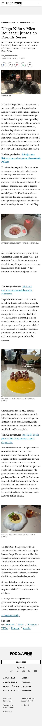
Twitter (21, 624)
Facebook (9, 624)
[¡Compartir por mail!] (30, 64)
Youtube (27, 628)
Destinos (26, 686)
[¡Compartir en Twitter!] (10, 64)
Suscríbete (21, 662)
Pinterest (15, 628)
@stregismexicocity (10, 615)
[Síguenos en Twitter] (17, 671)
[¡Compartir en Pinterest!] (16, 64)
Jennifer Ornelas (11, 56)
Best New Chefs (11, 690)
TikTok (4, 628)
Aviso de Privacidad (8, 699)
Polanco (5, 161)
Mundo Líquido (11, 686)
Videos (25, 678)
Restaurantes (27, 22)
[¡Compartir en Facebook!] (3, 64)
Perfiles (26, 682)
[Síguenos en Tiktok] (11, 671)
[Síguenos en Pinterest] (23, 671)
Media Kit (25, 705)
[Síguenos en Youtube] (35, 671)
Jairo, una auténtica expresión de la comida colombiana (16, 290)
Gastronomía (8, 22)
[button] (2, 3)
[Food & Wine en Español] (14, 3)
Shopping (27, 690)
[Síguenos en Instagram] (29, 671)
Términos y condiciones (8, 706)
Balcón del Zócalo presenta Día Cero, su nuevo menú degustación (20, 438)
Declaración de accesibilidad (27, 699)
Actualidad (9, 678)
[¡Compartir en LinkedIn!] (23, 64)
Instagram (32, 624)
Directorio (7, 712)
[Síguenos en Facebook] (6, 671)
